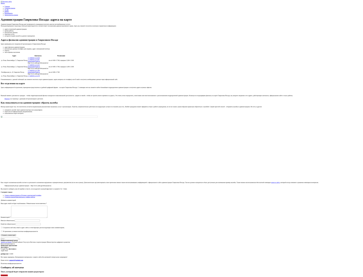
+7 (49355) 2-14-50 (34, 58)
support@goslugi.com (16, 260)
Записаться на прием (11, 15)
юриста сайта (275, 182)
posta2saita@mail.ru (34, 61)
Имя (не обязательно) (7, 220)
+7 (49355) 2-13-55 (34, 65)
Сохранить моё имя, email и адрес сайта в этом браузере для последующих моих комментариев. (34, 227)
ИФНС (7, 11)
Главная (7, 6)
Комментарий (6, 217)
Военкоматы (9, 13)
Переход (7, 99)
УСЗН (7, 10)
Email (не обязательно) (8, 224)
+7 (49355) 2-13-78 (34, 76)
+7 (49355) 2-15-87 (34, 59)
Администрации (10, 8)
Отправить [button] (4, 275)
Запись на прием (6, 242)
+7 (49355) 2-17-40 (34, 70)
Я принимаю (20, 231)
